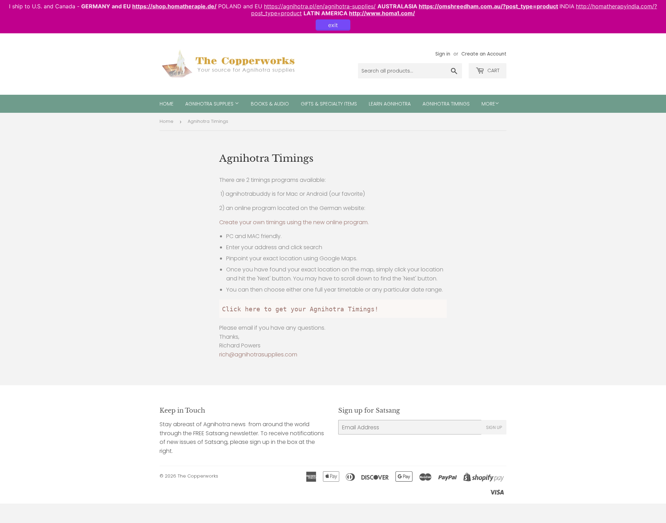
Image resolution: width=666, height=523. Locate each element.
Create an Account (483, 54)
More (488, 103)
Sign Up (494, 427)
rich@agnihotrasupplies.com (258, 354)
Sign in (442, 54)
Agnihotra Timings (446, 103)
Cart (493, 70)
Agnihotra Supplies (210, 103)
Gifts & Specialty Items (329, 103)
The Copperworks (198, 476)
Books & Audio (270, 103)
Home (166, 103)
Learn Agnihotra (390, 103)
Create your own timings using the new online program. (294, 222)
